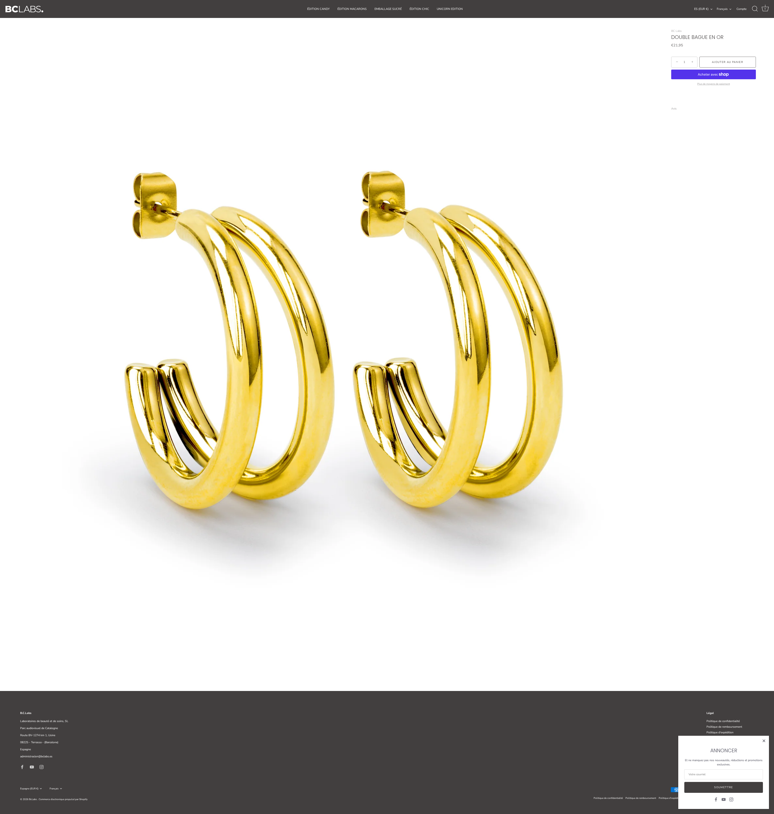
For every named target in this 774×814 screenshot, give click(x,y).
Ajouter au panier (727, 62)
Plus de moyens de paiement (713, 84)
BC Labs (676, 31)
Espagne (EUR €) (29, 788)
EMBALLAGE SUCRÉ (388, 9)
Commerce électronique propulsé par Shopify (63, 799)
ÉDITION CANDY (318, 9)
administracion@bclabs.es (36, 756)
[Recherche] (754, 8)
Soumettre (723, 787)
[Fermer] (763, 740)
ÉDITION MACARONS (352, 9)
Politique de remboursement (724, 727)
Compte (742, 9)
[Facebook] (716, 799)
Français (722, 9)
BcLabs (33, 799)
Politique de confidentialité (723, 721)
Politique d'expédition (719, 732)
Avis (674, 109)
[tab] (676, 108)
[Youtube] (724, 799)
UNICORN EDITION (450, 9)
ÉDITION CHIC (419, 9)
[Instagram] (731, 799)
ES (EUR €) (701, 9)
